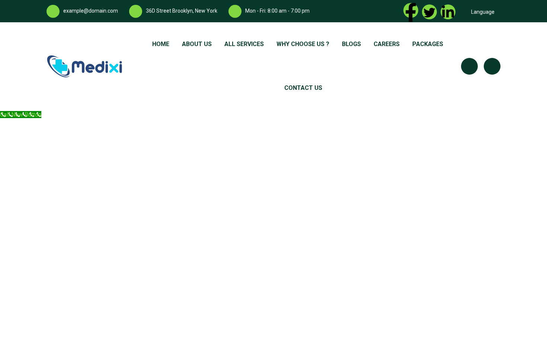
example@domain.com (90, 11)
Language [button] (483, 12)
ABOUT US (197, 44)
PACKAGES (427, 44)
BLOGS (351, 44)
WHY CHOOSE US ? (302, 44)
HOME (160, 44)
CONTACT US (303, 87)
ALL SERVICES (244, 44)
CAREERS (387, 44)
